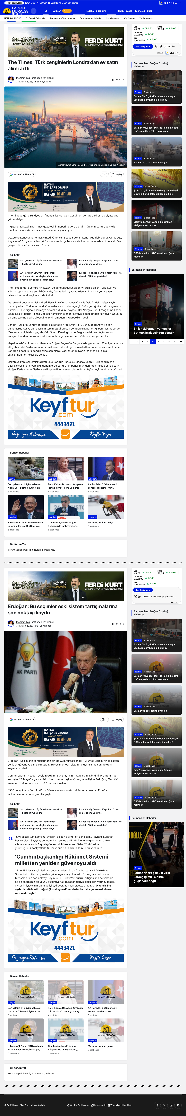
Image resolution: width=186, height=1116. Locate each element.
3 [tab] (142, 341)
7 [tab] (163, 341)
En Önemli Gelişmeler (36, 18)
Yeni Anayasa (146, 18)
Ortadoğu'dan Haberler (91, 18)
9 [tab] (174, 341)
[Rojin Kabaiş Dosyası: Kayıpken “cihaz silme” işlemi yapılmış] (95, 264)
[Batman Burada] (15, 10)
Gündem (138, 186)
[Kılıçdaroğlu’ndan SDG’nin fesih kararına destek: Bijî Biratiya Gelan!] (95, 276)
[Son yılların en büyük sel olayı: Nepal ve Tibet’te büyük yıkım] (36, 264)
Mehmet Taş (23, 77)
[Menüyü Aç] (33, 11)
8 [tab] (169, 341)
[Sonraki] (179, 19)
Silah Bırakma (112, 18)
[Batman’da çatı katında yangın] (157, 151)
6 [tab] (158, 341)
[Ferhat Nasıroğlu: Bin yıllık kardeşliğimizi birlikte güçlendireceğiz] (156, 854)
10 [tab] (180, 341)
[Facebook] (157, 1105)
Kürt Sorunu (129, 18)
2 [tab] (137, 341)
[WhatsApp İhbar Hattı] (178, 1105)
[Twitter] (164, 1105)
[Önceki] (175, 19)
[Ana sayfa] (45, 10)
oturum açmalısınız (44, 549)
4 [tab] (147, 341)
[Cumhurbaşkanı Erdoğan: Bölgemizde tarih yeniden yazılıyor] (66, 513)
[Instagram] (171, 1105)
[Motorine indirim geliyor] (106, 513)
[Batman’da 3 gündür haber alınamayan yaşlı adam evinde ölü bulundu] (157, 87)
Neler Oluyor (12, 18)
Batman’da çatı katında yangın (150, 162)
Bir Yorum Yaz (18, 544)
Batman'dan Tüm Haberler (62, 18)
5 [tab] (153, 341)
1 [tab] (131, 341)
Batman (138, 92)
